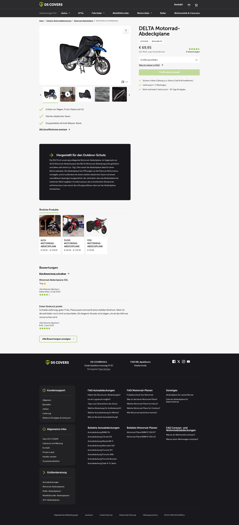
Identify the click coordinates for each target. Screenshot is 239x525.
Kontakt (178, 4)
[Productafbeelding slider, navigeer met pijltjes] (85, 55)
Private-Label (48, 452)
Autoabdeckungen (51, 482)
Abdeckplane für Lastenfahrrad (179, 395)
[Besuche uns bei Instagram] (183, 361)
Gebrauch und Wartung (53, 443)
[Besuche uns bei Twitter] (178, 361)
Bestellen (47, 404)
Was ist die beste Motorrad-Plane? (142, 399)
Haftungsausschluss (150, 515)
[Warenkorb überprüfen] (196, 5)
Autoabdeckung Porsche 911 (100, 450)
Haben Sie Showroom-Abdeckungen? (104, 395)
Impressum (89, 515)
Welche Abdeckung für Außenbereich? (104, 408)
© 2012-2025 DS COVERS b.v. (174, 515)
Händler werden (49, 456)
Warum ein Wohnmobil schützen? (180, 435)
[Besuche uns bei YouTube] (188, 361)
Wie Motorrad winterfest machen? (142, 412)
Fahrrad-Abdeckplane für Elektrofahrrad (177, 400)
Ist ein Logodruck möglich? (99, 399)
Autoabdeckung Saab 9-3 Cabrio (102, 463)
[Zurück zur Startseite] (51, 4)
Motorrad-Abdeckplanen (83, 21)
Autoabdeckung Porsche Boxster (102, 459)
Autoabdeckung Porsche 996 (101, 454)
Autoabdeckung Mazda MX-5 (100, 441)
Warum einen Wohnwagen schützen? (182, 439)
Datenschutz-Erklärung (127, 515)
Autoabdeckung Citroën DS (100, 436)
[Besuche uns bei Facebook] (173, 361)
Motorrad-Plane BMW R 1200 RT (141, 432)
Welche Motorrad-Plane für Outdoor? (143, 408)
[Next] (129, 95)
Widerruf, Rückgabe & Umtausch (57, 418)
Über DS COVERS (50, 439)
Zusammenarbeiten (51, 461)
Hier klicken (104, 369)
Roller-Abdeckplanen (52, 491)
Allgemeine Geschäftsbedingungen (66, 515)
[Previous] (40, 95)
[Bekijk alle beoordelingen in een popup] (192, 50)
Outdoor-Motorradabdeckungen (59, 21)
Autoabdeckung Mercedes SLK (101, 445)
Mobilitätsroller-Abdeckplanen (56, 495)
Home (41, 21)
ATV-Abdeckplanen (51, 500)
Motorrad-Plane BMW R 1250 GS (141, 436)
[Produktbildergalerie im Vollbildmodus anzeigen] (126, 30)
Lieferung (47, 413)
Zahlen (46, 409)
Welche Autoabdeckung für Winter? (103, 412)
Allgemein (47, 400)
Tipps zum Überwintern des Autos (103, 403)
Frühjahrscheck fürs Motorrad (140, 395)
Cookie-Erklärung (106, 515)
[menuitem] (65, 13)
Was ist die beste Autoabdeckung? (103, 417)
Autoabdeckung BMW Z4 (99, 432)
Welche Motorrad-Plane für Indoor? (142, 403)
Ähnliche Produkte (49, 209)
